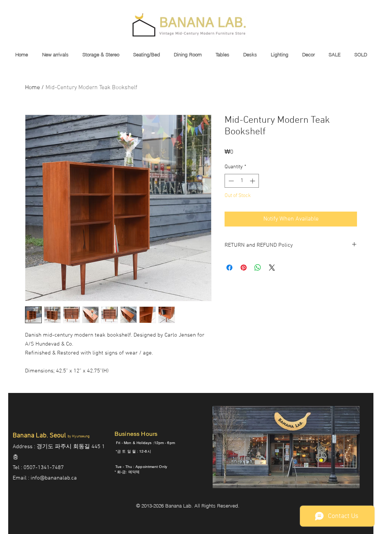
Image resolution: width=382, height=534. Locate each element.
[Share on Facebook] (229, 267)
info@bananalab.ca (54, 478)
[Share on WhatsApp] (257, 267)
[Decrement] (230, 180)
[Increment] (253, 180)
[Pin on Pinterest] (243, 267)
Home (32, 87)
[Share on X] (271, 267)
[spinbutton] (241, 180)
